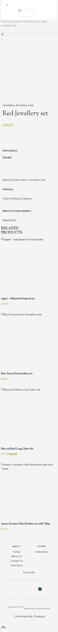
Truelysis (39, 616)
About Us (16, 556)
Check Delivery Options (17, 198)
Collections (16, 565)
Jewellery (16, 21)
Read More (9, 220)
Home (5, 21)
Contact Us (16, 561)
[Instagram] (18, 589)
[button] (52, 7)
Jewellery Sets (32, 21)
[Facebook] (29, 589)
